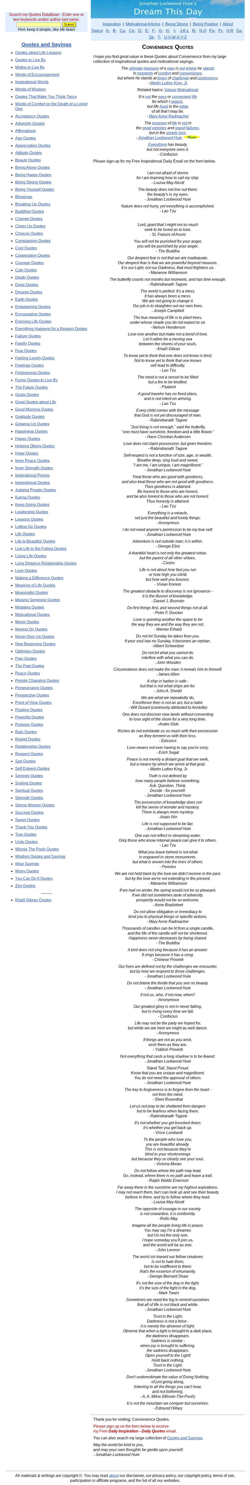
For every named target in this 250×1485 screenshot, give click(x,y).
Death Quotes (27, 277)
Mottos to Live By (30, 67)
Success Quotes (29, 812)
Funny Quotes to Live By (36, 380)
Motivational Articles (143, 24)
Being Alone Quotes (32, 167)
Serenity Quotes (29, 776)
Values (170, 90)
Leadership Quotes (31, 512)
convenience (190, 73)
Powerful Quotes (29, 717)
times (162, 78)
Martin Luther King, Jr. (169, 83)
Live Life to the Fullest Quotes (40, 549)
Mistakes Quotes (29, 607)
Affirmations (25, 131)
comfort (164, 73)
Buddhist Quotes (29, 211)
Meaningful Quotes (31, 593)
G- (161, 31)
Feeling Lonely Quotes (34, 358)
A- (108, 31)
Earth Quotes (26, 299)
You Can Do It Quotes (34, 878)
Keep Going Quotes (32, 505)
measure (151, 68)
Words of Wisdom (30, 89)
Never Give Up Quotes (34, 637)
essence (159, 123)
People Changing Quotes (37, 680)
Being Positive (205, 24)
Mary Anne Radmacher (169, 116)
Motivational (187, 90)
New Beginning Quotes (35, 644)
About (228, 24)
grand (180, 128)
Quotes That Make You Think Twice (46, 97)
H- (168, 31)
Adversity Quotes (30, 123)
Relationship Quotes (33, 746)
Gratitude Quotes (29, 417)
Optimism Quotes (30, 651)
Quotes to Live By (30, 60)
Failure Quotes (28, 336)
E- (147, 31)
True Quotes (25, 834)
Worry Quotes (27, 871)
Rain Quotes (26, 732)
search (176, 101)
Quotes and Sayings (46, 44)
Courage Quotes (29, 263)
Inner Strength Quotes (34, 468)
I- (175, 31)
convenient (181, 97)
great (146, 128)
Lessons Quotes (29, 519)
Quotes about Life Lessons (38, 53)
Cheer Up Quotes (30, 226)
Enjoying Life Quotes (33, 321)
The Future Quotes (31, 387)
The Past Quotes (29, 666)
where (191, 68)
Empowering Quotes (33, 307)
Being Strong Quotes (33, 182)
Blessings (23, 197)
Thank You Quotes (31, 827)
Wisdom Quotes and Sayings (40, 856)
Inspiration (112, 24)
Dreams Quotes (28, 292)
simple (171, 133)
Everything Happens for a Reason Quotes (51, 329)
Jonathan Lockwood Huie (160, 138)
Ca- (123, 31)
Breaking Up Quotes (32, 204)
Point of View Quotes (33, 702)
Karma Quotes (27, 497)
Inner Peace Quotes (32, 461)
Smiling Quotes (28, 783)
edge (183, 106)
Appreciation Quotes (33, 145)
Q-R (229, 31)
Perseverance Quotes (34, 688)
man (171, 68)
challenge (180, 78)
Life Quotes (25, 534)
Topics (96, 31)
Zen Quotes (25, 886)
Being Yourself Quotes (34, 189)
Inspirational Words (32, 82)
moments (145, 73)
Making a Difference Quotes (39, 578)
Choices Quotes (29, 233)
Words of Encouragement (37, 75)
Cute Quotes (26, 270)
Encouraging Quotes (33, 314)
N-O (202, 31)
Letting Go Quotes (30, 527)
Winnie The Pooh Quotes (37, 849)
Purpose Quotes (29, 724)
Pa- (212, 31)
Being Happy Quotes (33, 175)
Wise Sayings (27, 864)
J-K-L (184, 31)
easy (162, 97)
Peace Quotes (27, 673)
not (182, 68)
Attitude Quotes (28, 153)
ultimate (136, 68)
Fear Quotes (26, 351)
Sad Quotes (25, 761)
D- (140, 31)
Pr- (220, 31)
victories (159, 128)
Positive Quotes (28, 710)
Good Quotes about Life (35, 402)
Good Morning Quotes (34, 409)
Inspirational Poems (32, 475)
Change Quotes (28, 219)
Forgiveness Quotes (32, 373)
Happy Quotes (27, 439)
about (114, 1476)
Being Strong (176, 24)
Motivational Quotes (32, 615)
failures (192, 128)
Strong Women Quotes (34, 805)
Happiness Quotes (31, 431)
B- (115, 31)
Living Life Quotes (30, 556)
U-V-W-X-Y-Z (175, 37)
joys (182, 133)
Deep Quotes (26, 285)
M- (194, 31)
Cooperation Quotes (32, 255)
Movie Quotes (27, 622)
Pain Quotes (26, 658)
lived (164, 106)
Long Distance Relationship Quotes (46, 563)
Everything (157, 144)
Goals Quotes (27, 395)
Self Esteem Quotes (32, 768)
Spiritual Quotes (29, 790)
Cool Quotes (26, 248)
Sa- (239, 31)
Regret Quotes (27, 739)
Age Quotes (25, 138)
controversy (207, 78)
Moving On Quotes (31, 629)
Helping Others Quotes (35, 446)
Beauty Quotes (28, 160)
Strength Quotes (29, 798)
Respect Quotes (29, 754)
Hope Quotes (26, 453)
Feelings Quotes (29, 365)
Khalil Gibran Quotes (33, 900)
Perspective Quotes (32, 695)
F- (154, 31)
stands (208, 68)
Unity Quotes (26, 842)
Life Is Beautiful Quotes (35, 541)
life (194, 97)
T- (159, 37)
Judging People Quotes (35, 490)
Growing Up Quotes (32, 424)
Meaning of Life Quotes (35, 585)
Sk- (152, 37)
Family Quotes (27, 343)
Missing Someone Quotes (37, 600)
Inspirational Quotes (32, 483)
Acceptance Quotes (32, 116)
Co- (132, 31)
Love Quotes (26, 571)
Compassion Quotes (33, 241)
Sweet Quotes (27, 820)
